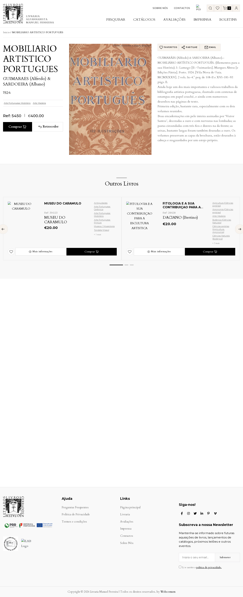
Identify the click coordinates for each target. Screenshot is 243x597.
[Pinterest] (208, 513)
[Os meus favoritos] (217, 8)
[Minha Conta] (236, 8)
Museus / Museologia (104, 226)
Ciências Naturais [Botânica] (221, 237)
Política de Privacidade (76, 514)
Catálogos (144, 19)
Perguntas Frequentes (75, 507)
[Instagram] (188, 513)
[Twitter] (195, 513)
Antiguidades (100, 203)
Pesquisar (115, 19)
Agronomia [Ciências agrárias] (222, 211)
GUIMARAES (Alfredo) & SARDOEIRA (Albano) (27, 81)
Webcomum (167, 592)
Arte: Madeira (39, 103)
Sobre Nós (160, 8)
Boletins (228, 19)
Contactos (182, 8)
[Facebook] (182, 513)
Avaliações (174, 19)
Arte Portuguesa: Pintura (102, 221)
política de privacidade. (209, 567)
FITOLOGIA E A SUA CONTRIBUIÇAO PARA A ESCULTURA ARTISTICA (182, 207)
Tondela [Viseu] (101, 230)
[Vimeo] (215, 513)
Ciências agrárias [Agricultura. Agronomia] (220, 229)
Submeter (225, 557)
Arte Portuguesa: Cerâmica (102, 208)
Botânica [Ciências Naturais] (221, 221)
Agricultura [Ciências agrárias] (222, 204)
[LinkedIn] (202, 513)
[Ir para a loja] (210, 8)
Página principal (130, 507)
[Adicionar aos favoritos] (11, 251)
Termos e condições (74, 522)
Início (6, 32)
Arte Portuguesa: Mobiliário (17, 103)
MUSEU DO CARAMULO (62, 203)
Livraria (125, 514)
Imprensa (202, 19)
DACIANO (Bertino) (180, 217)
